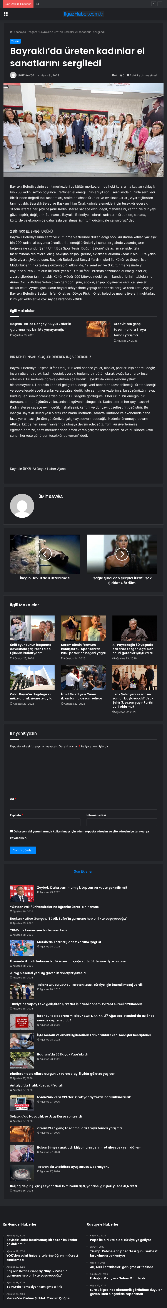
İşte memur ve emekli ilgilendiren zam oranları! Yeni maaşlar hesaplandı (94, 1035)
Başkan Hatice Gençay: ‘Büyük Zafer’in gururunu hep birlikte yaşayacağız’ (85, 3)
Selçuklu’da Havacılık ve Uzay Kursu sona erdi (46, 1116)
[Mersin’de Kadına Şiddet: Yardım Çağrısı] (22, 948)
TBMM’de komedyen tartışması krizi (38, 930)
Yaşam (32, 32)
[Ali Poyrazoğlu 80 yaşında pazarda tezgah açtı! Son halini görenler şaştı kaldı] (134, 628)
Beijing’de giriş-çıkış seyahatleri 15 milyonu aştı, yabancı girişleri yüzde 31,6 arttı (73, 1186)
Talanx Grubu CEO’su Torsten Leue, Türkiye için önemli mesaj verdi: (90, 985)
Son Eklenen (83, 871)
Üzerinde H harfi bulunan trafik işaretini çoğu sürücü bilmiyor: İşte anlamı (68, 961)
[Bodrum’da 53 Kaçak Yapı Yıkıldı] (22, 1060)
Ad (13, 799)
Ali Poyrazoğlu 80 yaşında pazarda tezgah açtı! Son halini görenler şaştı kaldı (132, 649)
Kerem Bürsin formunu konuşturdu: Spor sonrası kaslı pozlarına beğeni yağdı (83, 649)
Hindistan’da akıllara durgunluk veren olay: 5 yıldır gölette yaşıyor (62, 1074)
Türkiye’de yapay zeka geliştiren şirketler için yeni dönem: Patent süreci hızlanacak (76, 1004)
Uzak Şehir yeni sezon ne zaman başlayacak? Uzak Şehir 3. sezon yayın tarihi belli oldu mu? (132, 700)
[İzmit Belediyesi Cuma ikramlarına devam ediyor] (83, 677)
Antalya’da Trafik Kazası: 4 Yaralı (36, 1085)
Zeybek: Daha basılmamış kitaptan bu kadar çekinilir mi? (82, 887)
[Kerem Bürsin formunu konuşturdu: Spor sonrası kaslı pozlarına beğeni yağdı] (83, 628)
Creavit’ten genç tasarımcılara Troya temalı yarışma (130, 329)
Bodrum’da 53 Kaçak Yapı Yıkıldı (62, 1054)
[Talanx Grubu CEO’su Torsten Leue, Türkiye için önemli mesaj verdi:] (22, 991)
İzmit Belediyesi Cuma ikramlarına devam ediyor (81, 696)
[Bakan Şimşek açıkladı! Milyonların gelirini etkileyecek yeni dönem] (22, 1153)
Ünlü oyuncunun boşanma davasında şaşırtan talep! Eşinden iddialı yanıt (31, 649)
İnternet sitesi (96, 815)
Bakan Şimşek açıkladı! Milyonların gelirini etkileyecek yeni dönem (89, 1147)
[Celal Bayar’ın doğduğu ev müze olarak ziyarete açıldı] (32, 677)
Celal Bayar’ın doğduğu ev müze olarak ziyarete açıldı (31, 696)
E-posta (16, 815)
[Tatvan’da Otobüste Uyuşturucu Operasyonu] (22, 1173)
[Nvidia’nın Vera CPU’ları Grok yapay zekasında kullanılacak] (22, 1103)
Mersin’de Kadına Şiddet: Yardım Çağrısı (69, 942)
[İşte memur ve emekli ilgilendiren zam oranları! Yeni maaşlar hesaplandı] (22, 1041)
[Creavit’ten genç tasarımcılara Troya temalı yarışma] (98, 329)
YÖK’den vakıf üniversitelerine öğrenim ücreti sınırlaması (55, 907)
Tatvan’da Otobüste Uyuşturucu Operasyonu (73, 1167)
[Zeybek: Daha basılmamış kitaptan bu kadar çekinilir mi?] (22, 893)
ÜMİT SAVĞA (26, 75)
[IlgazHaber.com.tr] (83, 14)
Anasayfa (19, 32)
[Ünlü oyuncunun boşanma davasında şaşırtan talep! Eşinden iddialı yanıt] (32, 628)
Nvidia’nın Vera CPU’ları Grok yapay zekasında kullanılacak (84, 1097)
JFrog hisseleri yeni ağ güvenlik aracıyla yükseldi (48, 973)
